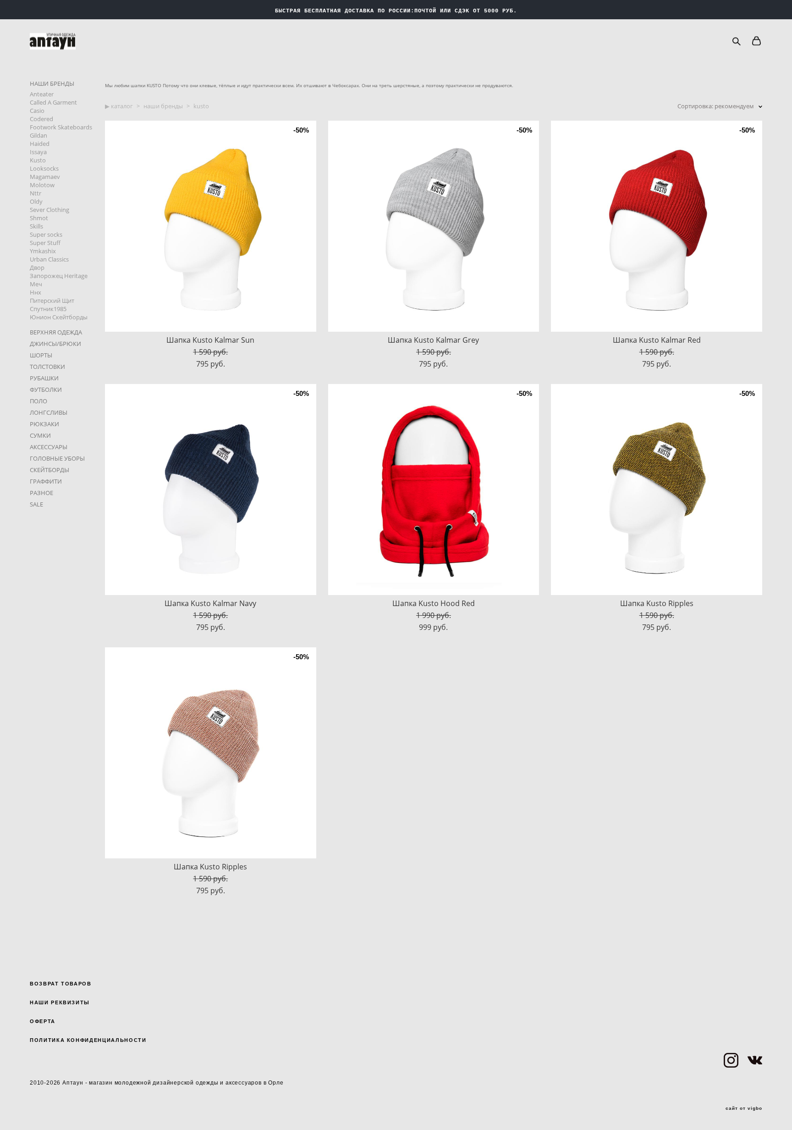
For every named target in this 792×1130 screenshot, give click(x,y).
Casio (37, 110)
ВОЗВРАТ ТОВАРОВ (61, 983)
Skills (36, 226)
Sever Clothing (49, 210)
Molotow (42, 185)
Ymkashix (43, 251)
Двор (37, 267)
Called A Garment (53, 102)
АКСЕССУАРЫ (48, 447)
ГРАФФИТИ (46, 481)
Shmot (39, 218)
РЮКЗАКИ (44, 424)
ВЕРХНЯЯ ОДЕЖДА (56, 332)
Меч (36, 284)
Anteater (42, 94)
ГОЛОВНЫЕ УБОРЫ (57, 458)
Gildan (38, 135)
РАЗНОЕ (41, 493)
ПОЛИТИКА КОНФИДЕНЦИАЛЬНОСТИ (88, 1040)
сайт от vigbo (744, 1108)
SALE (36, 504)
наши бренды (163, 106)
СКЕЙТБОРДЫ (49, 470)
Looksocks (44, 168)
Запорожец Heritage (59, 276)
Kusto (38, 160)
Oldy (36, 201)
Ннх (35, 292)
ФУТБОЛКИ (46, 389)
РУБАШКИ (44, 378)
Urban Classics (49, 259)
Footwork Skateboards (61, 127)
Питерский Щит (52, 300)
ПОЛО (38, 401)
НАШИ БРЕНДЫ (52, 83)
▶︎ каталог (119, 106)
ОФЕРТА (42, 1021)
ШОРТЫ (41, 355)
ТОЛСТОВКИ (47, 366)
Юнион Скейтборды (59, 317)
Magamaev (45, 177)
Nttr (35, 193)
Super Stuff (45, 243)
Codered (41, 119)
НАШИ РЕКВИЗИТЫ (60, 1002)
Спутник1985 (48, 309)
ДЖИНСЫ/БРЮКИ (55, 344)
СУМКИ (40, 435)
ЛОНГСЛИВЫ (48, 412)
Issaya (38, 152)
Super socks (46, 234)
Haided (40, 143)
